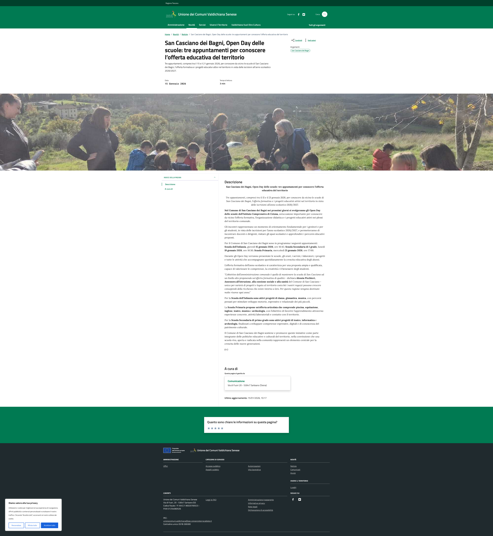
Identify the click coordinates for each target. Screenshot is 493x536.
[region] (33, 515)
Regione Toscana (172, 3)
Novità (191, 25)
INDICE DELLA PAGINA (172, 177)
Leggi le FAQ (211, 499)
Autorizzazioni (254, 466)
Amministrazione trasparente (261, 499)
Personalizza (16, 525)
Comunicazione (236, 381)
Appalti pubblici (212, 469)
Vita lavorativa (254, 469)
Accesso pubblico (213, 466)
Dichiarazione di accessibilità (260, 510)
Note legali (252, 506)
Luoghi (293, 487)
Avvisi (293, 473)
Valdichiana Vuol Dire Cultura (245, 25)
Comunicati (295, 469)
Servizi (202, 25)
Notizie (293, 466)
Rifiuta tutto (32, 525)
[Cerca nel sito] (324, 14)
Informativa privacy (256, 503)
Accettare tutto (49, 525)
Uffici (165, 466)
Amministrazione (176, 25)
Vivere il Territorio (218, 25)
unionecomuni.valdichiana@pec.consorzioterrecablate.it (187, 521)
